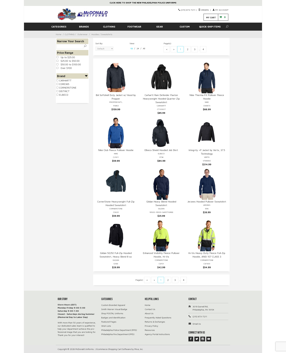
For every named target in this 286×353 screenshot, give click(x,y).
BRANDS (84, 26)
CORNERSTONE (67, 87)
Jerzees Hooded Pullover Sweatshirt (206, 201)
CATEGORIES (58, 26)
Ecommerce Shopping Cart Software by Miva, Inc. (119, 349)
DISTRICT (64, 91)
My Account (221, 10)
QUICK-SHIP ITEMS (210, 26)
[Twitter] (196, 339)
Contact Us (150, 309)
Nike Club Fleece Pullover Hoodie (115, 150)
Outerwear (82, 34)
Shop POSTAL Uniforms (112, 313)
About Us (149, 313)
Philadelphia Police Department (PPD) (119, 330)
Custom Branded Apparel (113, 305)
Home (58, 34)
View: (132, 43)
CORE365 (63, 84)
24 (138, 48)
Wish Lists (106, 326)
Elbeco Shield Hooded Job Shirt (161, 150)
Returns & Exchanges (155, 321)
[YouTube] (208, 339)
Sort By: (99, 43)
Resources (150, 330)
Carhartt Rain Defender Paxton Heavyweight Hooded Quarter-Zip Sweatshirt (161, 99)
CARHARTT (65, 80)
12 (131, 48)
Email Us (197, 324)
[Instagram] (202, 339)
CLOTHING (109, 26)
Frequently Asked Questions (158, 317)
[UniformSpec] (85, 14)
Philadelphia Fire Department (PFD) (117, 334)
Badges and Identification (113, 317)
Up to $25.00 (66, 57)
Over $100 (65, 68)
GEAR (159, 26)
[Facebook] (190, 339)
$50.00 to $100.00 (69, 64)
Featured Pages (108, 321)
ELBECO (63, 94)
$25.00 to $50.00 (69, 61)
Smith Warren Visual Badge (114, 309)
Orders (204, 10)
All (144, 48)
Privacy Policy (151, 326)
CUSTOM (185, 26)
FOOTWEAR (134, 26)
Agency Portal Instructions (157, 334)
